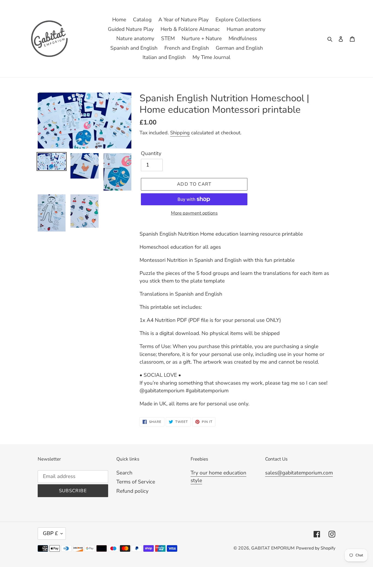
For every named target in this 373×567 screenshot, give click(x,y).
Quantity (151, 153)
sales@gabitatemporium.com (299, 472)
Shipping (180, 132)
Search (124, 472)
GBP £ (50, 533)
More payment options (194, 213)
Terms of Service (135, 481)
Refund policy (132, 491)
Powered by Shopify (315, 548)
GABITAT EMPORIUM (273, 548)
